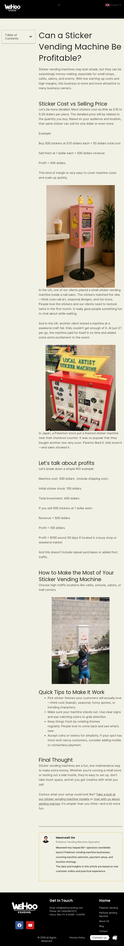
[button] (59, 5)
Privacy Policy (77, 937)
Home (104, 900)
